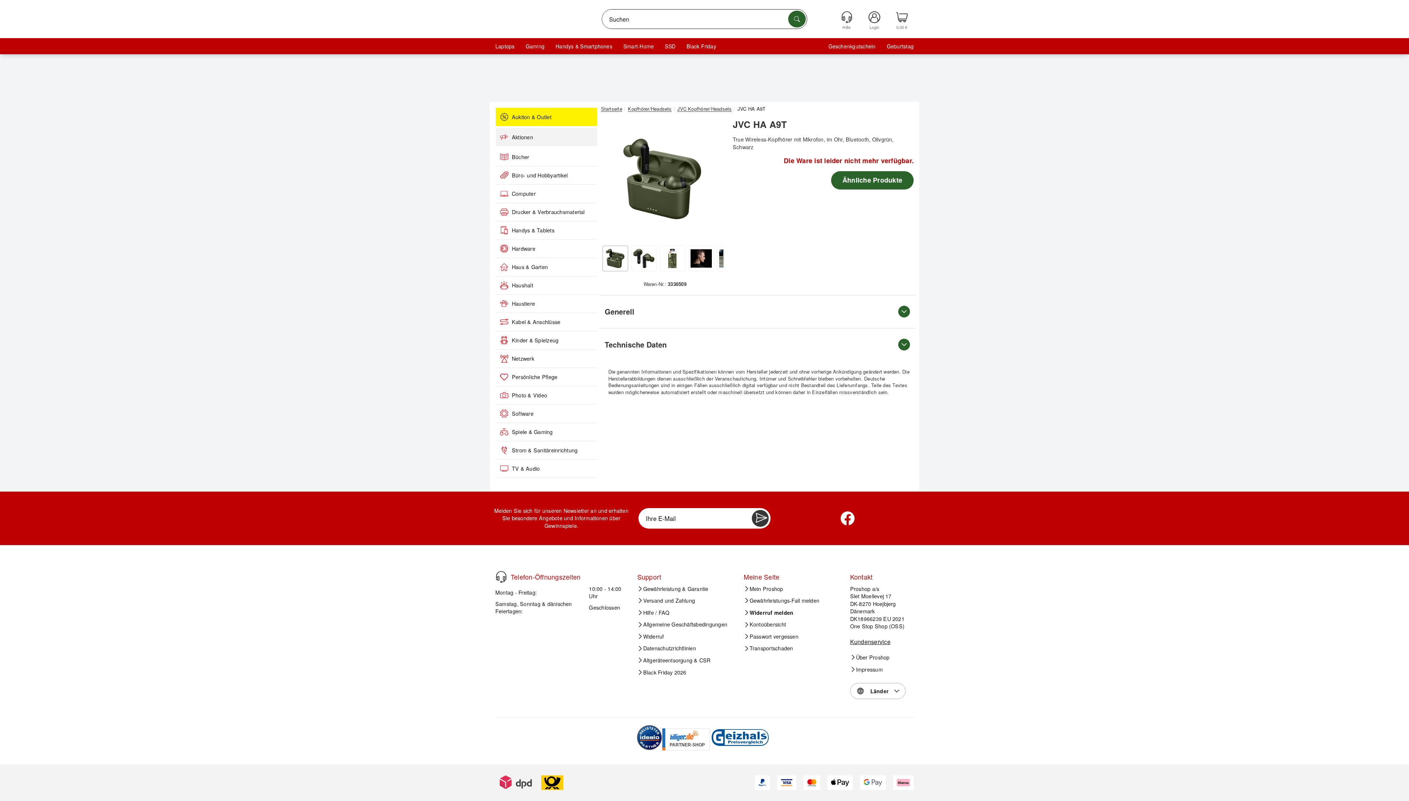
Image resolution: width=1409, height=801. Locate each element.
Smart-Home (638, 46)
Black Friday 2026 (665, 672)
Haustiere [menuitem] (523, 303)
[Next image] (712, 180)
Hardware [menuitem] (523, 248)
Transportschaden (771, 648)
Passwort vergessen (774, 636)
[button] (662, 179)
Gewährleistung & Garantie (676, 588)
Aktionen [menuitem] (522, 137)
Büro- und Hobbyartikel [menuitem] (540, 175)
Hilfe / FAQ (656, 612)
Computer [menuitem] (524, 193)
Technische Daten (636, 344)
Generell (619, 311)
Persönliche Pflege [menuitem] (534, 377)
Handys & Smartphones (584, 46)
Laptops (505, 46)
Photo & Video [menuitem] (529, 395)
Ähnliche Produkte (872, 180)
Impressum (869, 669)
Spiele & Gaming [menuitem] (532, 432)
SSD (670, 46)
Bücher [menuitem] (520, 157)
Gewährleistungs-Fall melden (784, 600)
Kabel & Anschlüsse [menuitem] (536, 322)
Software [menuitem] (523, 413)
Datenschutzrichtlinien (669, 648)
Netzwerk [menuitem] (523, 358)
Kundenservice (870, 642)
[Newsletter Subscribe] (760, 518)
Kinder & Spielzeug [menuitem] (535, 340)
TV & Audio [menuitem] (526, 468)
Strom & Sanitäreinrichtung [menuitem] (545, 450)
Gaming (535, 46)
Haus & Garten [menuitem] (530, 267)
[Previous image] (612, 180)
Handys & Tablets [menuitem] (533, 230)
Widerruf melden (772, 612)
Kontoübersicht (768, 624)
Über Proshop (873, 657)
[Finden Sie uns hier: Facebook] (847, 518)
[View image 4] (701, 258)
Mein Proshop (766, 588)
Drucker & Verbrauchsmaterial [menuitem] (548, 212)
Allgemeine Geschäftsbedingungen (685, 624)
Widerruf (653, 636)
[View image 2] (644, 258)
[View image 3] (672, 258)
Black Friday (701, 46)
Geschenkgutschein (852, 46)
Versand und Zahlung (669, 600)
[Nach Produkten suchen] (797, 19)
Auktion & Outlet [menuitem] (531, 117)
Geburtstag (900, 46)
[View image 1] (615, 258)
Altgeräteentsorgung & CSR (677, 660)
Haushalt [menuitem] (522, 285)
